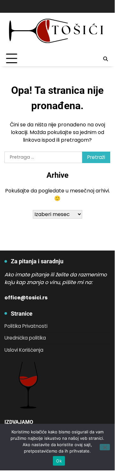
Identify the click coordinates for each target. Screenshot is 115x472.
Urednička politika (25, 337)
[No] (105, 447)
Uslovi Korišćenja (23, 350)
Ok (59, 460)
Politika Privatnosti (25, 326)
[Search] (105, 59)
